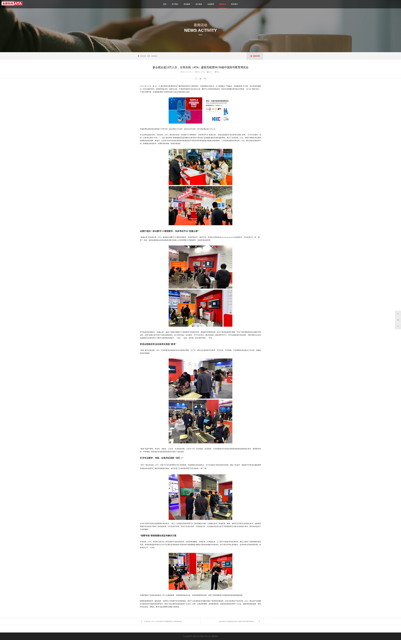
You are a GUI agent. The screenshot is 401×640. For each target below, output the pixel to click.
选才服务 (198, 4)
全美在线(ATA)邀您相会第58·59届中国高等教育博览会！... (238, 621)
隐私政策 (215, 636)
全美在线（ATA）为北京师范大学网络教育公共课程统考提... (163, 621)
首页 (164, 4)
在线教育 (210, 4)
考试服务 (187, 4)
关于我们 (175, 4)
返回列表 (256, 56)
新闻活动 (222, 4)
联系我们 (234, 4)
